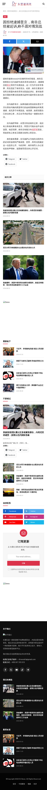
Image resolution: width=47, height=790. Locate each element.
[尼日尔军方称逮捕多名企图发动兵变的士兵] (23, 232)
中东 (5, 427)
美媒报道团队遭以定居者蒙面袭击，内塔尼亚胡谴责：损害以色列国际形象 (29, 688)
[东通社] (23, 4)
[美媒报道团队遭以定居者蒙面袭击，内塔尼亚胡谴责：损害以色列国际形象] (23, 195)
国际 (5, 16)
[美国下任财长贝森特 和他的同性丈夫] (8, 363)
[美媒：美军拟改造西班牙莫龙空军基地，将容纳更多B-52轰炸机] (8, 492)
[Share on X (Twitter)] (23, 41)
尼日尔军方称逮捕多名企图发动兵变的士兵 (19, 248)
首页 (4, 11)
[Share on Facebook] (9, 41)
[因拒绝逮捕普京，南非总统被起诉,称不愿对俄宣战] (23, 60)
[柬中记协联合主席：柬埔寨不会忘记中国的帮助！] (8, 388)
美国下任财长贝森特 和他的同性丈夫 (30, 361)
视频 (29, 784)
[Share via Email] (37, 41)
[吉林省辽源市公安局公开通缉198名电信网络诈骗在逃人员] (8, 376)
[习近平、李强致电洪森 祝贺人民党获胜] (8, 351)
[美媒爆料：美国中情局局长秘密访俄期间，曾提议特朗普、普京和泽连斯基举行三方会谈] (23, 267)
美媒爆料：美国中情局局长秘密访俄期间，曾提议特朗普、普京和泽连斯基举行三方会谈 (29, 478)
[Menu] (4, 4)
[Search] (43, 4)
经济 (35, 784)
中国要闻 (22, 784)
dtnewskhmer (15, 32)
